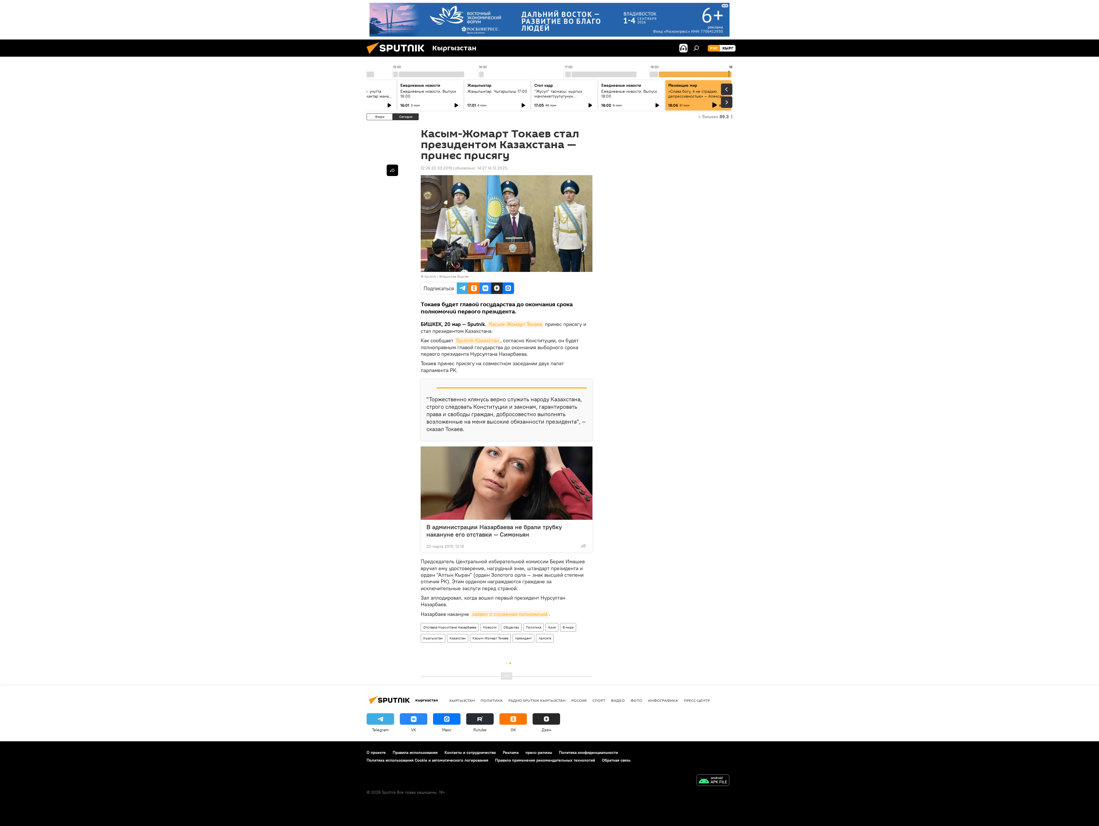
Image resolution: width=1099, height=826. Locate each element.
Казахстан (458, 638)
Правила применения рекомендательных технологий (545, 760)
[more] (583, 546)
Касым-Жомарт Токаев (515, 324)
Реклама (511, 752)
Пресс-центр (697, 700)
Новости (490, 627)
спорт (598, 700)
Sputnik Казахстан (477, 340)
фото (636, 700)
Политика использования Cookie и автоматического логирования (427, 760)
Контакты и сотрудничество (470, 752)
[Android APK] (712, 780)
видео (618, 700)
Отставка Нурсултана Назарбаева (449, 627)
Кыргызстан (433, 638)
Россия (579, 700)
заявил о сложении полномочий (509, 614)
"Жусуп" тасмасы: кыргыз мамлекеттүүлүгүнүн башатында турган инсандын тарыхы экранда (561, 98)
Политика (533, 627)
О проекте (376, 752)
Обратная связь (616, 760)
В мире (568, 627)
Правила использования (415, 752)
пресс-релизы (538, 752)
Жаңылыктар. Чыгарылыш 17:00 (497, 91)
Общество (511, 627)
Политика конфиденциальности (588, 752)
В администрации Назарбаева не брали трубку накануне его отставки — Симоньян (494, 530)
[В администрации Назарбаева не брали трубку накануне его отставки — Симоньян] (506, 483)
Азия (552, 627)
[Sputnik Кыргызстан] (397, 55)
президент (523, 638)
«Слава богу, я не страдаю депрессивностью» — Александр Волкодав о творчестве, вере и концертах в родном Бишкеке (698, 98)
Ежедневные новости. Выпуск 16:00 (428, 94)
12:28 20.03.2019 (436, 168)
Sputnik (430, 276)
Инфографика (663, 700)
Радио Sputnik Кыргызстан (537, 700)
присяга (545, 638)
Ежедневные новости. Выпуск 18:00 (629, 94)
